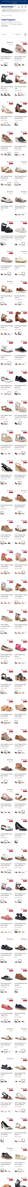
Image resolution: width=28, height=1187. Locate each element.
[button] (22, 6)
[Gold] (19, 154)
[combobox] (14, 10)
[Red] (5, 1021)
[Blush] (2, 393)
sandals (19, 24)
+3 (12, 811)
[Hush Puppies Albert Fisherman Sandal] (7, 944)
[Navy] (9, 453)
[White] (23, 273)
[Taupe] (9, 273)
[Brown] (9, 751)
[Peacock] (9, 1021)
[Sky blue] (2, 1021)
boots (15, 24)
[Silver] (23, 213)
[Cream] (9, 184)
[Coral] (5, 572)
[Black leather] (16, 213)
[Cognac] (19, 303)
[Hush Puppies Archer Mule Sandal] (21, 944)
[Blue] (2, 901)
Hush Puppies (9, 15)
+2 (26, 94)
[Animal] (9, 841)
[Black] (5, 64)
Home (3, 15)
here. (15, 3)
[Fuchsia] (5, 453)
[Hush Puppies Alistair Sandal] (7, 1064)
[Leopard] (9, 94)
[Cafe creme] (5, 184)
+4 (12, 363)
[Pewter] (23, 94)
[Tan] (2, 64)
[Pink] (16, 64)
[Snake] (2, 94)
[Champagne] (19, 1170)
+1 (26, 213)
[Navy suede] (16, 1021)
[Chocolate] (16, 124)
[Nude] (5, 124)
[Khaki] (5, 542)
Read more (5, 26)
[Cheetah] (16, 184)
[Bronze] (23, 1080)
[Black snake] (5, 94)
